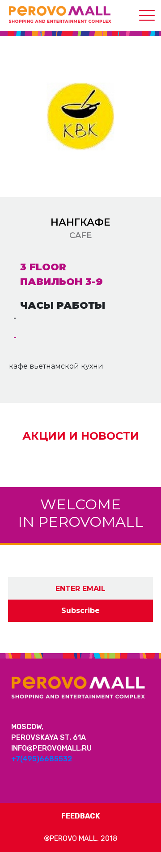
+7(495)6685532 (41, 759)
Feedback (80, 816)
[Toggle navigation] (147, 15)
